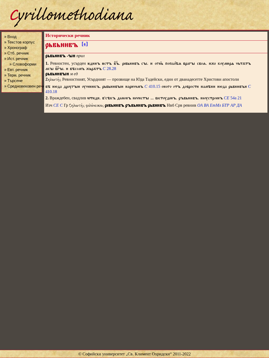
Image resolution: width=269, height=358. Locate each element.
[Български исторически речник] (67, 26)
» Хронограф (15, 47)
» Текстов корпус (19, 42)
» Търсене (13, 80)
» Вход (10, 36)
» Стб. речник (16, 53)
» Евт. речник (16, 69)
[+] (85, 44)
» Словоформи (22, 64)
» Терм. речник (17, 75)
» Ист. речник (16, 58)
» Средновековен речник (26, 86)
